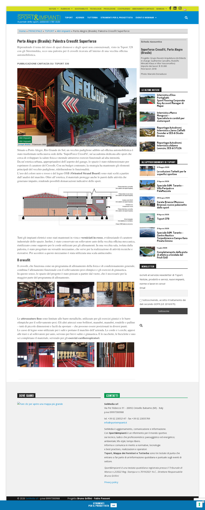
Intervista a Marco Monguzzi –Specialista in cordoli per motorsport (170, 116)
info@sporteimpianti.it (115, 422)
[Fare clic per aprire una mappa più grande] (59, 434)
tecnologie (96, 9)
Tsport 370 (163, 218)
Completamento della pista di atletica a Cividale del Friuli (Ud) (172, 254)
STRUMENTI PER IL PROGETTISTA (117, 17)
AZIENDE (80, 17)
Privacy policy (111, 482)
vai (113, 505)
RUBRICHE (65, 9)
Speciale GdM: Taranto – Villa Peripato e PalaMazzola (170, 188)
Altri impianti (63, 31)
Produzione (109, 9)
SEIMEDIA (160, 9)
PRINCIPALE (35, 31)
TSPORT (69, 17)
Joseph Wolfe (24, 144)
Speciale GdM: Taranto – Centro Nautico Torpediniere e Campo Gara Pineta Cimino (172, 236)
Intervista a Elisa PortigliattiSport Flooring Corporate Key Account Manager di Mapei (171, 100)
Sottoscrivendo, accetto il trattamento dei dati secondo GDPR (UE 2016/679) (163, 302)
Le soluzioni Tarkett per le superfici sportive (171, 173)
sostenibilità (81, 9)
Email (142, 287)
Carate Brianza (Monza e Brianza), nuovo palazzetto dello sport (172, 204)
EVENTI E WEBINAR (145, 17)
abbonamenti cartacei (143, 9)
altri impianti (25, 141)
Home (22, 31)
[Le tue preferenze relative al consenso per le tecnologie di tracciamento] (199, 504)
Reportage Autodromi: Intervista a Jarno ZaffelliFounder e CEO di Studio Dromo (171, 131)
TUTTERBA (92, 17)
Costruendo (124, 9)
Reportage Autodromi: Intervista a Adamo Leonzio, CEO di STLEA (169, 145)
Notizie (52, 9)
